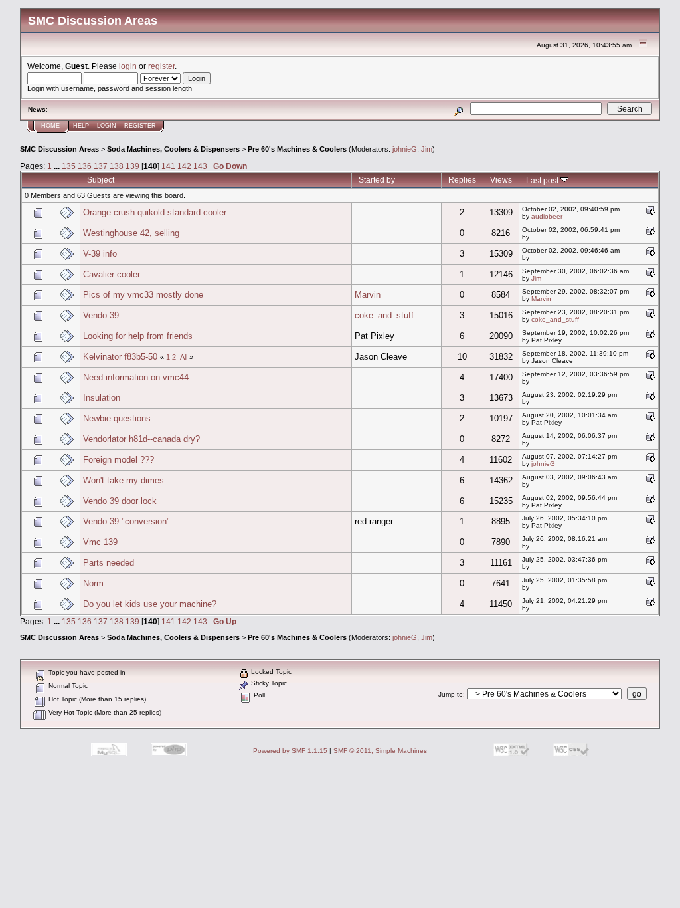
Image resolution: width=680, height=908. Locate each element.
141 (168, 166)
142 (184, 166)
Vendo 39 (101, 315)
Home (50, 125)
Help (81, 125)
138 (117, 166)
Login (106, 125)
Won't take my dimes (123, 480)
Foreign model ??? (118, 460)
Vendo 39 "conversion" (126, 521)
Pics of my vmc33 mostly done (143, 295)
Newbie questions (117, 418)
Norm (93, 583)
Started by (377, 179)
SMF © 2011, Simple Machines (380, 750)
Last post (543, 180)
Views (501, 179)
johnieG (404, 149)
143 (200, 166)
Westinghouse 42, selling (131, 233)
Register (140, 125)
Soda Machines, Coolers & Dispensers (173, 149)
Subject (100, 179)
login (128, 66)
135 (69, 166)
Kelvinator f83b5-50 (120, 357)
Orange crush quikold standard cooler (154, 212)
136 (85, 166)
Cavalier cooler (111, 274)
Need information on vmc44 (136, 377)
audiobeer (546, 216)
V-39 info (100, 254)
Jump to (450, 694)
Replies (462, 179)
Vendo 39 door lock (120, 501)
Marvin (368, 295)
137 (101, 166)
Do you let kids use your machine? (149, 604)
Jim (426, 149)
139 (132, 166)
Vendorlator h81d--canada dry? (141, 439)
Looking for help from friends (138, 336)
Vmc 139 (100, 542)
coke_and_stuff (384, 315)
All (183, 357)
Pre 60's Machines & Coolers (297, 149)
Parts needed (108, 563)
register (161, 66)
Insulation (101, 398)
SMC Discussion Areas (59, 149)
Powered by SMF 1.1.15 (290, 750)
